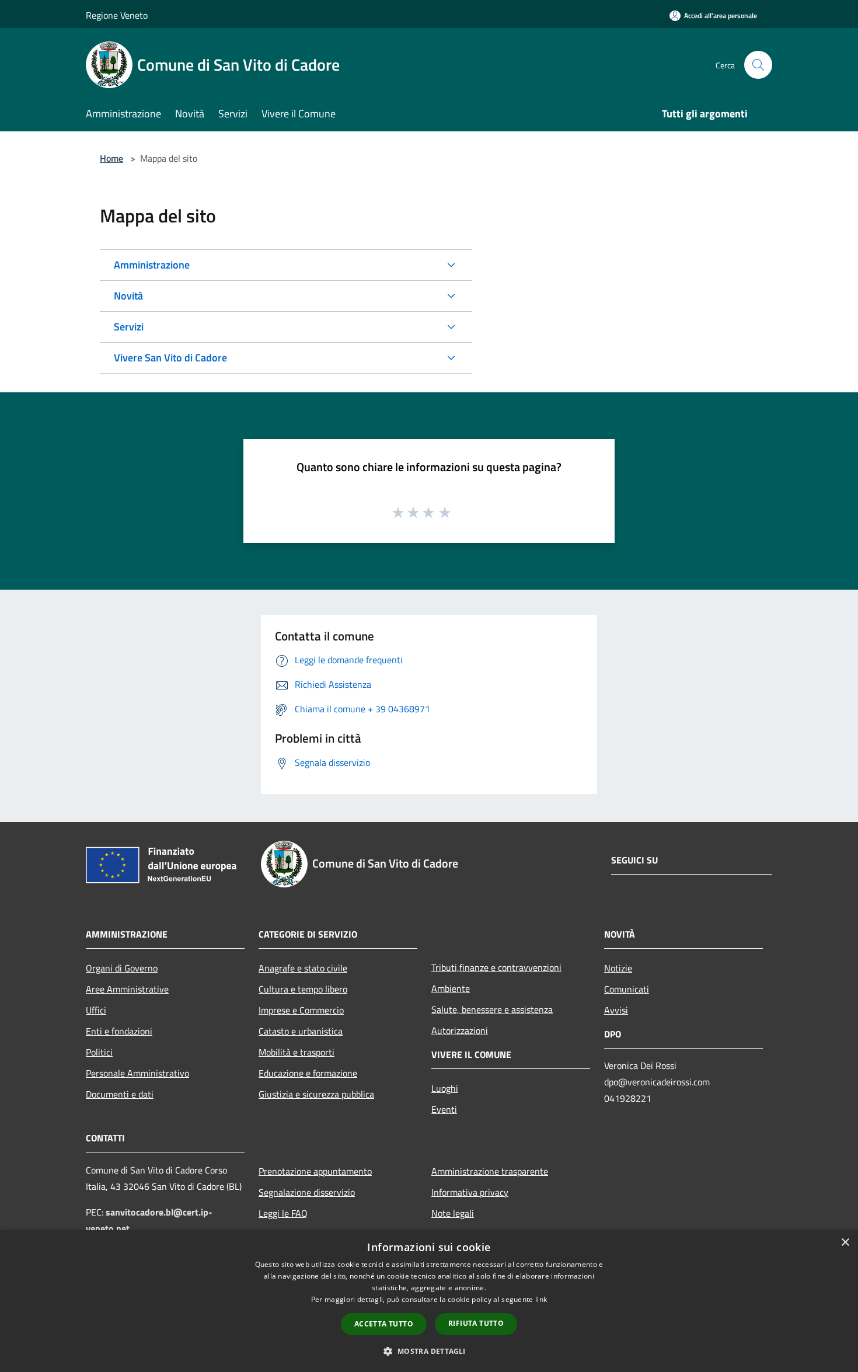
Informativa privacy (469, 1192)
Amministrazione (152, 265)
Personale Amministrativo (137, 1073)
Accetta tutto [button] (383, 1324)
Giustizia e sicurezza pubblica (316, 1094)
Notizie (618, 968)
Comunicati (626, 989)
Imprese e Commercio (301, 1010)
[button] (428, 1351)
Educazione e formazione (308, 1073)
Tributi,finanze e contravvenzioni (496, 967)
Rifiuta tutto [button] (476, 1323)
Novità (128, 296)
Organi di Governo (122, 968)
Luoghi (444, 1088)
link (541, 1299)
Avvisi (616, 1010)
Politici (99, 1052)
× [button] (844, 1242)
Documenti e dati (120, 1094)
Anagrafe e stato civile (303, 968)
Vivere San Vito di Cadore (170, 357)
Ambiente (450, 988)
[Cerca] (758, 65)
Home (111, 158)
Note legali (452, 1213)
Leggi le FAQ (283, 1213)
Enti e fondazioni (119, 1031)
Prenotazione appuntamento (315, 1171)
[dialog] (429, 1301)
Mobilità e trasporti (296, 1052)
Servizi (129, 327)
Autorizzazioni (459, 1030)
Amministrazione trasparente (489, 1171)
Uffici (96, 1010)
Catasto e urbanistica (301, 1031)
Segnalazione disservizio (307, 1192)
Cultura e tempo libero (303, 989)
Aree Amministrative (127, 989)
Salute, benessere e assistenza (492, 1009)
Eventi (444, 1109)
